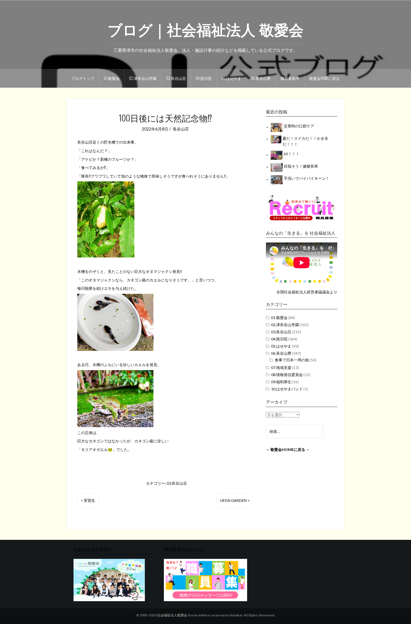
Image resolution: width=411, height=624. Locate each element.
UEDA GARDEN (233, 500)
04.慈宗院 (204, 78)
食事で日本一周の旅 (292, 360)
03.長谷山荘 (176, 78)
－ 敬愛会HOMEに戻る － (288, 449)
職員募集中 (289, 78)
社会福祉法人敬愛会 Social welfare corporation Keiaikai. (200, 615)
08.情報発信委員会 (287, 374)
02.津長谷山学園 (143, 78)
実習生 (89, 500)
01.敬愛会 (111, 78)
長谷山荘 (181, 128)
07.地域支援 (281, 367)
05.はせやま (231, 78)
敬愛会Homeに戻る (324, 78)
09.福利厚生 (281, 381)
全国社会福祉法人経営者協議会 (303, 292)
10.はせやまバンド (287, 389)
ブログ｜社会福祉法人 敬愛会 (205, 29)
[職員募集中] (301, 207)
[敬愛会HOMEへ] (109, 579)
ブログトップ (82, 78)
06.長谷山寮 (261, 78)
